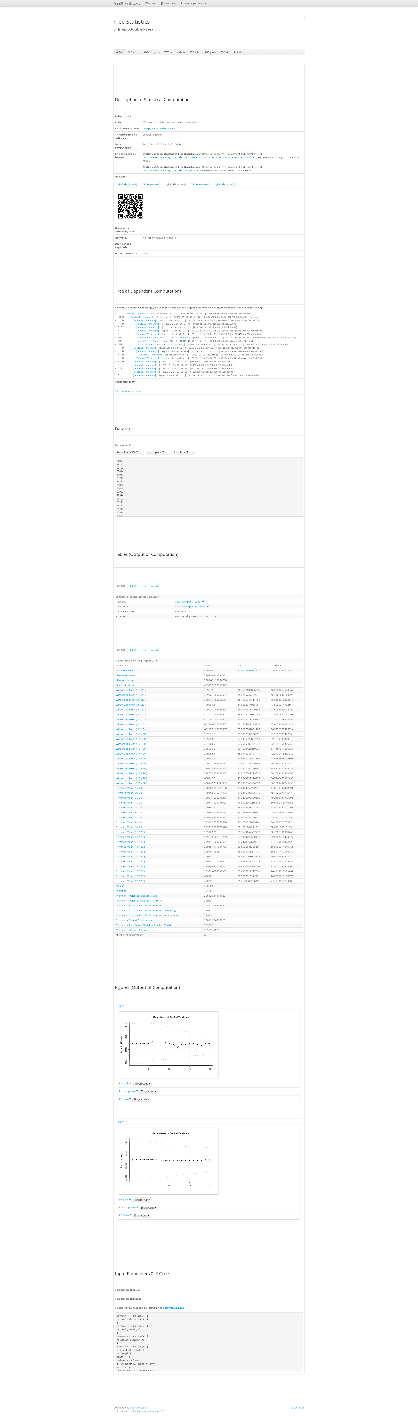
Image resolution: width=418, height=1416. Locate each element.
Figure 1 (122, 1005)
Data (182, 52)
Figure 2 (122, 1121)
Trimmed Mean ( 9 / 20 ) (129, 827)
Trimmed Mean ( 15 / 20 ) (130, 856)
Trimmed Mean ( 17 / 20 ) (130, 866)
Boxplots (180, 452)
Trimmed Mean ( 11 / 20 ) (130, 836)
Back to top (298, 1407)
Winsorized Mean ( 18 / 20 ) (131, 773)
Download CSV (126, 452)
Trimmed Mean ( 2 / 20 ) (129, 792)
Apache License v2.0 (152, 1411)
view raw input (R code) (188, 601)
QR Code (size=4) (176, 184)
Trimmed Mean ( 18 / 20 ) (130, 871)
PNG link (124, 1083)
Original (121, 585)
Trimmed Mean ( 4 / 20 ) (129, 802)
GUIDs (154, 585)
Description (153, 52)
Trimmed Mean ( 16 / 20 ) (130, 861)
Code (226, 52)
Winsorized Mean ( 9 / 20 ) (131, 729)
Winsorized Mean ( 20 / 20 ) (131, 783)
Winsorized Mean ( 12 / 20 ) (131, 743)
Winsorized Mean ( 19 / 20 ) (131, 778)
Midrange (121, 890)
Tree (170, 52)
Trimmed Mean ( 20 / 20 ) (130, 881)
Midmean (121, 895)
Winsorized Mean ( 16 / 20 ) (131, 763)
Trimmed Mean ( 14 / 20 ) (130, 851)
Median (120, 885)
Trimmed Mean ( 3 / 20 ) (129, 797)
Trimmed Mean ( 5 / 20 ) (129, 807)
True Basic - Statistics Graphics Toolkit (150, 925)
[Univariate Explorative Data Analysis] (160, 344)
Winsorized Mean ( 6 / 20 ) (131, 714)
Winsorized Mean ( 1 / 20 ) (131, 690)
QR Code (143, 1083)
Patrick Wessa (138, 1407)
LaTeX (133, 585)
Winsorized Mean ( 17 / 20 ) (131, 768)
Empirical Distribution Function (145, 905)
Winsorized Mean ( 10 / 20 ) (131, 734)
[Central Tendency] (135, 314)
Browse (152, 3)
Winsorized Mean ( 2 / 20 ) (131, 694)
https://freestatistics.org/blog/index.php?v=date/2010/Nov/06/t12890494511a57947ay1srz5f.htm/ (199, 157)
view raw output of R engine (191, 606)
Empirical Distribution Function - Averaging (152, 910)
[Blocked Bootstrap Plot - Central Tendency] (164, 338)
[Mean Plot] (143, 341)
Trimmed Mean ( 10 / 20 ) (130, 832)
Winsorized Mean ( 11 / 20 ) (131, 738)
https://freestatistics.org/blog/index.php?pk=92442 (172, 170)
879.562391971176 (249, 670)
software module (174, 1307)
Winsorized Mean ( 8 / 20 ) (131, 724)
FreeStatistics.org (126, 3)
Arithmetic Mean (125, 670)
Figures (212, 52)
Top (121, 52)
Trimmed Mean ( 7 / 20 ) (129, 817)
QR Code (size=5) (200, 184)
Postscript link (127, 1091)
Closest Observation (140, 920)
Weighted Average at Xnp (143, 895)
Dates (134, 52)
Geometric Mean (125, 675)
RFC (144, 585)
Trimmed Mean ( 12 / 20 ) (130, 841)
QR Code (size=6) (225, 184)
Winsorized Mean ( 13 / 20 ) (131, 748)
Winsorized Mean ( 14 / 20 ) (131, 753)
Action (240, 52)
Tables (197, 52)
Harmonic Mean (125, 680)
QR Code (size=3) (151, 184)
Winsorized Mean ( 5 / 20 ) (131, 709)
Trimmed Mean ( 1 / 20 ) (129, 787)
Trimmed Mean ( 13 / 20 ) (130, 846)
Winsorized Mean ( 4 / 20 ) (131, 704)
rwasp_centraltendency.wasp (159, 128)
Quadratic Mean (125, 685)
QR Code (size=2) (127, 184)
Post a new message (128, 391)
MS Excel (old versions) (141, 930)
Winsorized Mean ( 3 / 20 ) (131, 699)
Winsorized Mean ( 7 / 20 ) (131, 719)
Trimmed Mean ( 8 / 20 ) (129, 822)
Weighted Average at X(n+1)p (145, 900)
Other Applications (193, 3)
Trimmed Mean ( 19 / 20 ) (130, 876)
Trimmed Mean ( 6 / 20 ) (129, 812)
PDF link (124, 1099)
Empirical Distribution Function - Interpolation (154, 915)
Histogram (155, 452)
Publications (170, 3)
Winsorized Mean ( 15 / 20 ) (131, 758)
